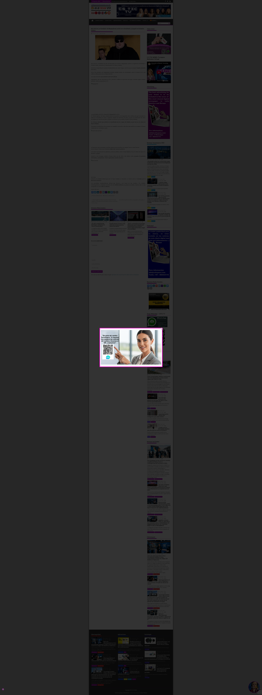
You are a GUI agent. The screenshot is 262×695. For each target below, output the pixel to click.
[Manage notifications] (3, 689)
